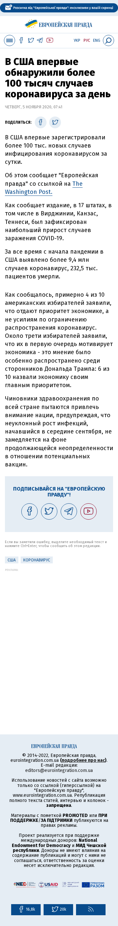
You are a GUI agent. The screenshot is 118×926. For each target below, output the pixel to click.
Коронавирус (36, 560)
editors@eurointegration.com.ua (59, 770)
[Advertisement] (59, 630)
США (12, 560)
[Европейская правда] (59, 22)
